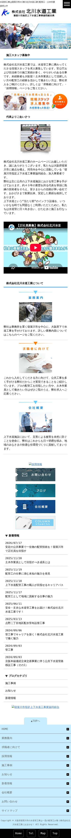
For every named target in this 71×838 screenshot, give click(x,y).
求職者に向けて (11, 747)
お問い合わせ (10, 801)
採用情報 (7, 756)
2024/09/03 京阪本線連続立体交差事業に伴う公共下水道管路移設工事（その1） (34, 661)
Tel (31, 833)
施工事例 (10, 683)
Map (43, 833)
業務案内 (7, 738)
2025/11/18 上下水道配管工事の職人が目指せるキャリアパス (34, 583)
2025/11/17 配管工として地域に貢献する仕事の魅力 (29, 594)
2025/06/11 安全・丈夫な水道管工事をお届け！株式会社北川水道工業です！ (34, 607)
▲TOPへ (35, 720)
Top (55, 833)
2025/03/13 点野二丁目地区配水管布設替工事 (25, 621)
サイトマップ (10, 810)
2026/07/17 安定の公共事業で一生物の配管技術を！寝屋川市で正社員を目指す (34, 546)
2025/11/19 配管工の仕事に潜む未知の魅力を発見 (27, 571)
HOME (5, 729)
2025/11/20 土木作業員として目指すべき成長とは (27, 560)
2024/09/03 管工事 (13, 647)
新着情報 (10, 698)
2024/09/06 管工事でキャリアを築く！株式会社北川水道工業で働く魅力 (34, 634)
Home (18, 833)
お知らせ (10, 690)
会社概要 (7, 792)
